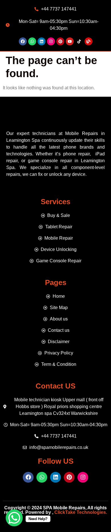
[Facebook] (23, 41)
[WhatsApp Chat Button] (14, 517)
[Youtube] (70, 41)
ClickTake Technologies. (80, 512)
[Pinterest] (60, 41)
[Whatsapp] (32, 41)
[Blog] (88, 41)
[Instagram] (51, 41)
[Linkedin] (42, 41)
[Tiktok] (79, 41)
